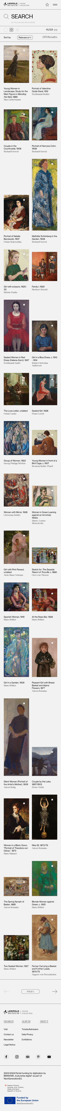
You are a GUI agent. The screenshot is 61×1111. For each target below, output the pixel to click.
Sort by (7, 37)
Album (26, 1021)
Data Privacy (27, 1034)
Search (8, 1021)
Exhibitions (27, 1039)
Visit (6, 1029)
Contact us (9, 1034)
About (44, 1021)
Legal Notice (9, 1045)
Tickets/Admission (30, 1029)
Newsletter (9, 1039)
